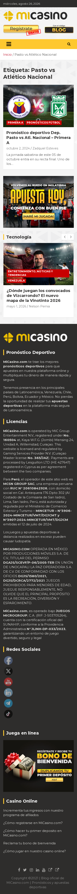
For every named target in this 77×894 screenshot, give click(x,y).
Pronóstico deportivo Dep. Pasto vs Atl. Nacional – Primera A (38, 137)
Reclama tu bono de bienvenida (29, 843)
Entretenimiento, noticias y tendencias (30, 278)
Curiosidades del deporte (29, 271)
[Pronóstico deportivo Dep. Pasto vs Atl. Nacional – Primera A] (38, 106)
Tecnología (18, 237)
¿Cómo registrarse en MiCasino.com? (33, 823)
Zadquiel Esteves (45, 148)
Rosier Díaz (36, 301)
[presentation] (65, 237)
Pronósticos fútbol (43, 122)
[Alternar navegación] (8, 44)
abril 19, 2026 (16, 301)
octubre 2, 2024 (18, 148)
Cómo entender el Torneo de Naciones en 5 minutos (36, 293)
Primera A (15, 122)
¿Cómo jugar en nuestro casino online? (34, 851)
